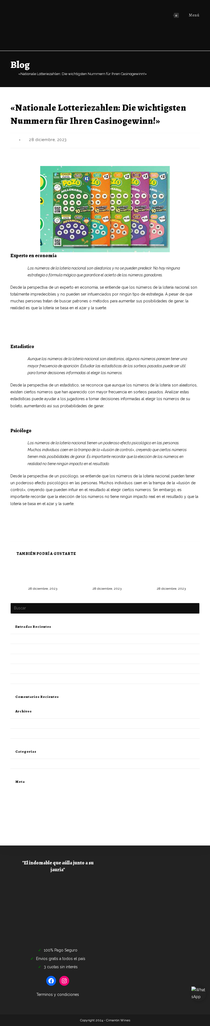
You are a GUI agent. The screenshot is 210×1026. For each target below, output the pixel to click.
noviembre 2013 (23, 733)
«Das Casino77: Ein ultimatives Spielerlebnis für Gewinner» (58, 669)
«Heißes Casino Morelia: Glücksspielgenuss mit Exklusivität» (63, 327)
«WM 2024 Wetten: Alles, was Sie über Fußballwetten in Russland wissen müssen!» (83, 320)
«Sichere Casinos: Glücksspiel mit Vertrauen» (50, 334)
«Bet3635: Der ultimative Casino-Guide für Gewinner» (57, 418)
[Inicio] (11, 74)
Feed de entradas (24, 805)
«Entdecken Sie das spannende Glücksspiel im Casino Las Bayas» (63, 639)
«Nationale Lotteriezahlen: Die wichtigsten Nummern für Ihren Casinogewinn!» (82, 74)
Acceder (17, 798)
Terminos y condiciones (57, 994)
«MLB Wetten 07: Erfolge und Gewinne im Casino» (51, 649)
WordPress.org (22, 818)
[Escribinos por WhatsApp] (198, 994)
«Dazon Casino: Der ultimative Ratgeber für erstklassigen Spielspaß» (105, 575)
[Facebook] (51, 981)
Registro (17, 792)
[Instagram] (64, 981)
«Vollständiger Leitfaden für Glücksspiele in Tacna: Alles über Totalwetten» (41, 575)
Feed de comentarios (27, 811)
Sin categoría (20, 764)
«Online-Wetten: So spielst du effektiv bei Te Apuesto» (54, 679)
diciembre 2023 (23, 723)
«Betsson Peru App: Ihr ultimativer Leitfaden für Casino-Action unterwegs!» (169, 575)
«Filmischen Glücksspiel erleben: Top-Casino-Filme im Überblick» (64, 659)
